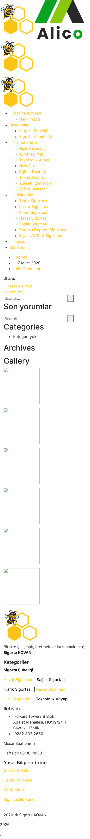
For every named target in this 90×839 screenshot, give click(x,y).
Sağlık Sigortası (33, 224)
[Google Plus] (25, 278)
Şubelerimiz (20, 247)
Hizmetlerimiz (24, 142)
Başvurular (19, 124)
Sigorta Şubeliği (33, 130)
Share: (9, 278)
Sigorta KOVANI (26, 113)
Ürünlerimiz (22, 194)
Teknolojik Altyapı (35, 160)
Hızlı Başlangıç (32, 148)
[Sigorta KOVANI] (17, 19)
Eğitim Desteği (32, 171)
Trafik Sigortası (33, 200)
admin (21, 257)
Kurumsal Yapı (32, 154)
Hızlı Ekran (29, 165)
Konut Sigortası (33, 212)
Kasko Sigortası (33, 206)
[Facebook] (17, 278)
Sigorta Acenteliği (35, 136)
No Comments (29, 268)
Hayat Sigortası (33, 218)
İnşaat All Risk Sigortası (40, 235)
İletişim (18, 241)
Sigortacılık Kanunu (21, 799)
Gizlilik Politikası (18, 770)
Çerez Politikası (18, 780)
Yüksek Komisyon (35, 183)
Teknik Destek (32, 177)
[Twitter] (21, 278)
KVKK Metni (14, 789)
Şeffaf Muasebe (33, 188)
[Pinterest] (29, 278)
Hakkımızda (30, 119)
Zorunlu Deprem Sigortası (42, 229)
